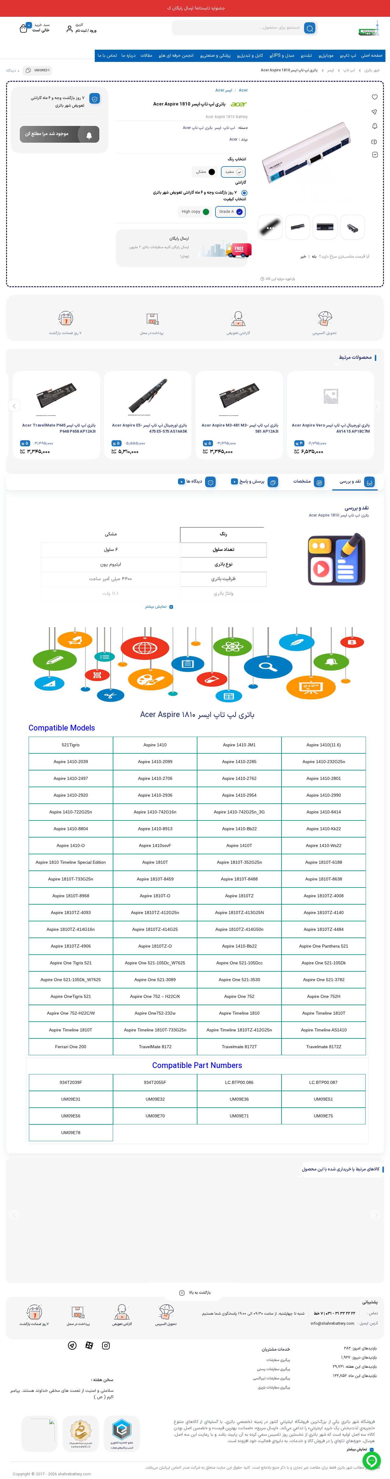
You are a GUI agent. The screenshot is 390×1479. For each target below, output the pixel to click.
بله (314, 257)
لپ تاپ (349, 55)
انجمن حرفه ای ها (177, 55)
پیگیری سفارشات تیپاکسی (271, 1378)
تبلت (307, 55)
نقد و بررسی (350, 481)
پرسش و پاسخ (251, 481)
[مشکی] (211, 172)
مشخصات (302, 481)
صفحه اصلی (371, 55)
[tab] (355, 481)
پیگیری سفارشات (278, 1360)
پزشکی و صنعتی (217, 55)
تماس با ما (107, 55)
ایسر (330, 70)
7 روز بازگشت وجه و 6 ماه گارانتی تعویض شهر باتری (195, 192)
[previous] (375, 405)
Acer (233, 140)
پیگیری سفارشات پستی (273, 1369)
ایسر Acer (223, 91)
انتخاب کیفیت (234, 199)
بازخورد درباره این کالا (280, 279)
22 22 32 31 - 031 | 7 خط (334, 1314)
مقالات (146, 55)
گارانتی (240, 182)
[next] (14, 405)
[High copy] (206, 212)
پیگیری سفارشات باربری (274, 1387)
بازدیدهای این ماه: (362, 1376)
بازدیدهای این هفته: (360, 1367)
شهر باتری (371, 70)
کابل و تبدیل (251, 55)
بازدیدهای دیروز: (363, 1358)
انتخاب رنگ (237, 159)
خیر (303, 257)
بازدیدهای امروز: (364, 1348)
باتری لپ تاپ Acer (197, 128)
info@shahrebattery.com (332, 1324)
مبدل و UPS (283, 55)
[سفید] (239, 172)
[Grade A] (239, 212)
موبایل (327, 55)
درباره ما (129, 55)
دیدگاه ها (194, 481)
